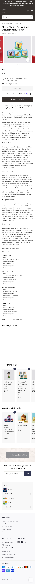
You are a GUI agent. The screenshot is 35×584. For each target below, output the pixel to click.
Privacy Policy (6, 551)
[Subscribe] (27, 473)
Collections (10, 23)
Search (4, 524)
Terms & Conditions (8, 557)
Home (3, 23)
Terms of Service (7, 526)
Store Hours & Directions (10, 521)
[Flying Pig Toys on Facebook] (22, 542)
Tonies (4, 33)
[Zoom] (28, 60)
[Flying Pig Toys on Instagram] (19, 542)
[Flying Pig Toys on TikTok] (25, 542)
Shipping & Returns (8, 554)
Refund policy (6, 529)
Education (19, 23)
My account (5, 532)
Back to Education (19, 455)
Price (4, 70)
